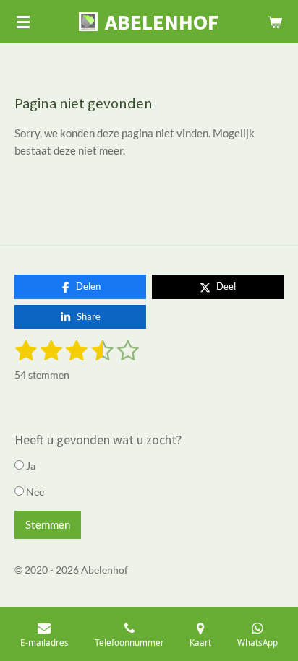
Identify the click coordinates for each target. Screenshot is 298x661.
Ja (29, 465)
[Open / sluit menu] (23, 21)
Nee (34, 491)
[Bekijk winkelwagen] (275, 21)
